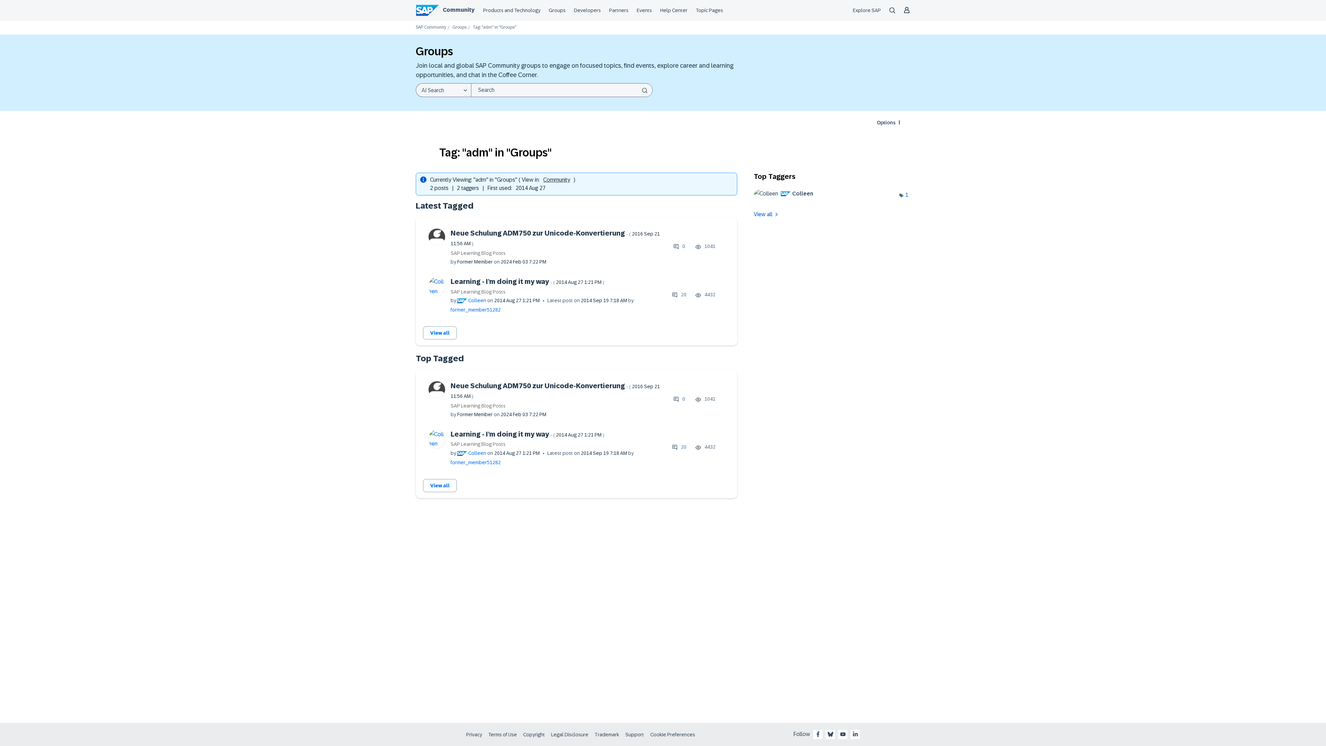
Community (458, 10)
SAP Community (431, 27)
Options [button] (886, 122)
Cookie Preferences (672, 734)
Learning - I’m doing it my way (527, 281)
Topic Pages (709, 10)
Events (644, 10)
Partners (618, 10)
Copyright (534, 734)
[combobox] (562, 90)
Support (634, 734)
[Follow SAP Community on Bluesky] (830, 734)
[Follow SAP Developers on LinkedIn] (855, 734)
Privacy (474, 734)
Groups (557, 10)
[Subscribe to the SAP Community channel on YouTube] (843, 734)
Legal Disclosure (569, 734)
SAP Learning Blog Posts (478, 253)
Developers (587, 10)
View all (440, 333)
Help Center (674, 10)
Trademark (607, 734)
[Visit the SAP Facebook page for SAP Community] (818, 734)
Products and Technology (511, 10)
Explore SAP (867, 10)
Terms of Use (502, 734)
